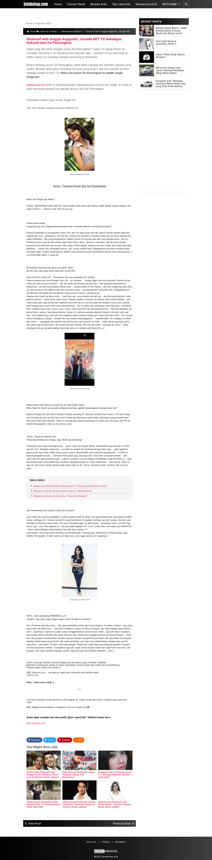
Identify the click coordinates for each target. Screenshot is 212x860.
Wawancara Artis (146, 4)
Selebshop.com (36, 84)
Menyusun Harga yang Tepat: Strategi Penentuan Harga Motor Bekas (170, 70)
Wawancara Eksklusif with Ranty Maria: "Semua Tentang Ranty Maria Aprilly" (114, 804)
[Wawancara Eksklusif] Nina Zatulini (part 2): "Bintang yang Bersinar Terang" (70, 486)
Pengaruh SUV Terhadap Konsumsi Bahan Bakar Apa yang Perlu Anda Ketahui (171, 83)
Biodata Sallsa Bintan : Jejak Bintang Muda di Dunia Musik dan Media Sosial (171, 30)
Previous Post (122, 823)
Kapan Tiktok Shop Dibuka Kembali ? (170, 55)
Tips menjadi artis (35, 723)
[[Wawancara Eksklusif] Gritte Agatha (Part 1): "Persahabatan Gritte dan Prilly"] (43, 790)
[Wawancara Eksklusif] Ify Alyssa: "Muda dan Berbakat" (60, 496)
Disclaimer (120, 841)
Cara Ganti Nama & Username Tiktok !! (166, 42)
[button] (78, 740)
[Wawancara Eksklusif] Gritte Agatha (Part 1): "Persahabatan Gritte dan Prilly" (43, 804)
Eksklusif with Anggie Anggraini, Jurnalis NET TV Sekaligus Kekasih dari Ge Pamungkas (74, 41)
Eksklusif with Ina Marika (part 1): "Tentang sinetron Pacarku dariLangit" (114, 775)
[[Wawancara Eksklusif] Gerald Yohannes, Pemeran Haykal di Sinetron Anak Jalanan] (79, 790)
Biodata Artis (98, 4)
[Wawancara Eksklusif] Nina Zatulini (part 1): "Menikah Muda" (62, 491)
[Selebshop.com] (35, 4)
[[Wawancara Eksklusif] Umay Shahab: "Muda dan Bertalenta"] (79, 760)
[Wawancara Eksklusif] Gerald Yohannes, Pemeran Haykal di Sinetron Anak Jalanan (78, 804)
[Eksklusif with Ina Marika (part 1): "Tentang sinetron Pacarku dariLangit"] (115, 760)
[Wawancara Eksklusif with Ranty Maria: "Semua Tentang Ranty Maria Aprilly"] (115, 790)
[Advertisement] (164, 142)
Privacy (105, 841)
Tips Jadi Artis (121, 4)
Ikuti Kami (169, 4)
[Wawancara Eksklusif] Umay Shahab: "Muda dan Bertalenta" (78, 775)
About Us (91, 841)
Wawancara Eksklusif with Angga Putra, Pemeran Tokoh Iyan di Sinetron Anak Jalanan (42, 775)
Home (58, 4)
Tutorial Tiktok (76, 4)
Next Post (34, 823)
